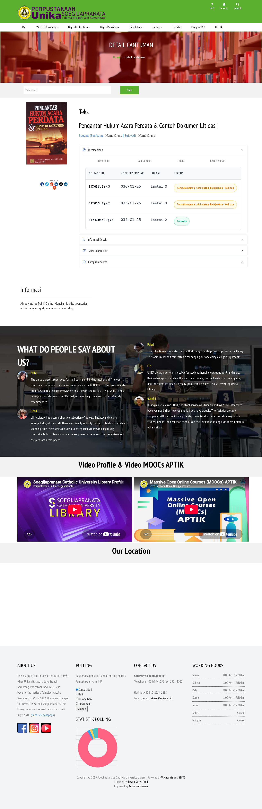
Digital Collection (78, 27)
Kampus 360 (198, 27)
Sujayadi (130, 135)
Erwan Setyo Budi (138, 782)
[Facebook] (42, 184)
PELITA (218, 27)
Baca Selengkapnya (43, 715)
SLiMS (182, 777)
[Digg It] (56, 184)
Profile (156, 27)
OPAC (23, 27)
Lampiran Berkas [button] (97, 262)
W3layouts (167, 777)
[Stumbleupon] (54, 188)
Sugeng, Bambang (91, 135)
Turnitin (176, 27)
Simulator (135, 27)
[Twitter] (47, 184)
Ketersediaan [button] (95, 150)
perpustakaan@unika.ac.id (157, 698)
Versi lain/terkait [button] (98, 251)
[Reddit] (61, 184)
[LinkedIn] (66, 184)
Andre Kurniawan (138, 786)
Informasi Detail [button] (97, 239)
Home (116, 57)
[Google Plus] (51, 184)
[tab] (163, 150)
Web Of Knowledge (47, 27)
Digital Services (108, 27)
